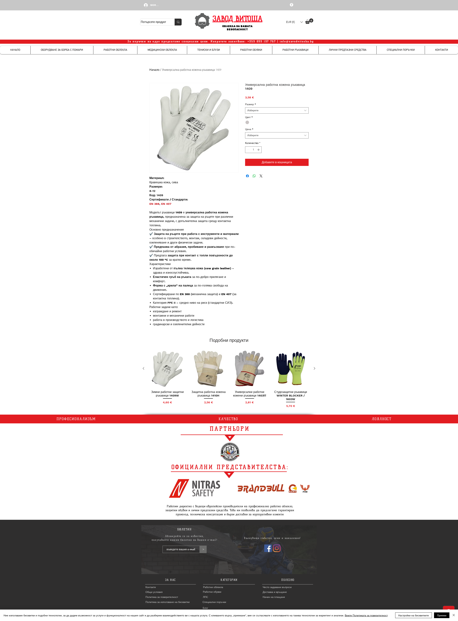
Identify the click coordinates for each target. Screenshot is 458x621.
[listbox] (294, 22)
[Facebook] (268, 548)
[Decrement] (248, 150)
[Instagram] (277, 548)
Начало (154, 69)
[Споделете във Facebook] (247, 176)
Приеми (441, 615)
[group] (229, 379)
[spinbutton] (253, 150)
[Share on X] (261, 176)
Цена (249, 129)
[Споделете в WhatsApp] (254, 176)
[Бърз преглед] (167, 368)
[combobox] (277, 110)
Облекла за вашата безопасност (237, 28)
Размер (250, 104)
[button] (294, 22)
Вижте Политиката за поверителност (366, 615)
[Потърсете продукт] (178, 22)
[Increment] (259, 150)
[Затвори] (454, 615)
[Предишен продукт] (143, 368)
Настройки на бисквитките (413, 615)
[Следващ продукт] (314, 368)
